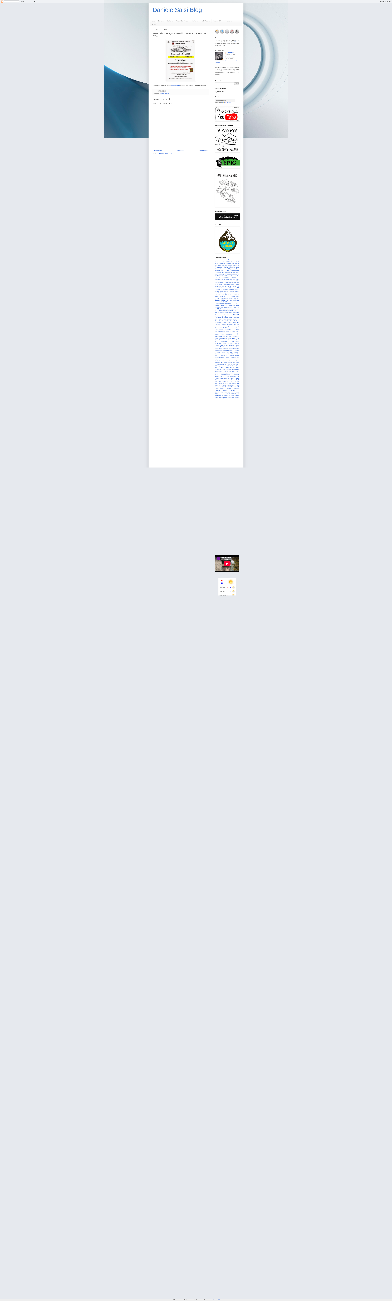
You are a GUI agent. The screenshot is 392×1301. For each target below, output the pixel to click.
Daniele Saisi (230, 52)
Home (153, 21)
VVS (238, 397)
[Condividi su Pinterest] (165, 91)
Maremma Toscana (223, 333)
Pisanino (232, 355)
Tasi (232, 387)
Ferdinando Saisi (225, 303)
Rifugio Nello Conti (222, 366)
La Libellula (219, 1075)
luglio (220, 985)
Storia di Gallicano (220, 385)
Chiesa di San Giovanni (225, 281)
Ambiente (222, 263)
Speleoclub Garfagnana (223, 1100)
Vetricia (226, 393)
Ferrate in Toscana (221, 1069)
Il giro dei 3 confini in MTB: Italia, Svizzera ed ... (227, 868)
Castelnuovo (226, 277)
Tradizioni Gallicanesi (232, 388)
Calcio (232, 270)
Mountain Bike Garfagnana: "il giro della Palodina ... (227, 856)
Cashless (237, 275)
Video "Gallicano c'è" (222, 1041)
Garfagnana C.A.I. (221, 1096)
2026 (218, 753)
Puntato (217, 364)
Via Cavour (232, 394)
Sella (216, 381)
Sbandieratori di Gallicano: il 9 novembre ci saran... (226, 814)
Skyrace (234, 383)
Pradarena (225, 360)
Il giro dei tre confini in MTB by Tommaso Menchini (226, 825)
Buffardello (219, 1053)
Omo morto (230, 343)
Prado (234, 360)
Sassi (222, 378)
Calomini (236, 270)
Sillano (220, 383)
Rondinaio (217, 374)
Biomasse (223, 269)
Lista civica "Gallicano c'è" (225, 329)
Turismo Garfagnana (222, 1088)
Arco (233, 263)
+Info (214, 1300)
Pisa (227, 355)
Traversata (225, 390)
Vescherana (221, 393)
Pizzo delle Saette (234, 357)
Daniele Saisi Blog (177, 9)
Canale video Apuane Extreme (224, 1079)
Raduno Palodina (235, 364)
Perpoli (222, 352)
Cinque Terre (236, 286)
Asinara (230, 265)
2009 (218, 1012)
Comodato (236, 288)
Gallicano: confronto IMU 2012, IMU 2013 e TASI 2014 (228, 915)
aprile (220, 992)
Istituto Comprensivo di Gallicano (225, 1051)
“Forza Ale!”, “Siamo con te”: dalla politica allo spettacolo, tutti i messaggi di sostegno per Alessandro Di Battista (227, 1136)
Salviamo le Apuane (222, 1071)
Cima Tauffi (224, 286)
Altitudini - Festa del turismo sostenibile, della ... (225, 822)
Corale (217, 291)
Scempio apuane (221, 1086)
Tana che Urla (218, 386)
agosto (220, 983)
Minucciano (236, 334)
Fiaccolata (224, 307)
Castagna (161, 93)
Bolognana (231, 269)
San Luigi (223, 376)
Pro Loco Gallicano (221, 1047)
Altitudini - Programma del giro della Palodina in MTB (228, 845)
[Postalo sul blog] (160, 91)
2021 (218, 765)
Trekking (232, 390)
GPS (237, 319)
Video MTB (222, 397)
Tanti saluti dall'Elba (223, 980)
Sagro (230, 374)
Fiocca (234, 307)
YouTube (217, 399)
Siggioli (216, 383)
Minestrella (229, 334)
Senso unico (221, 381)
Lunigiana (222, 331)
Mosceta (229, 341)
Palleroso (217, 347)
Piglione (217, 355)
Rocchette (232, 373)
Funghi (237, 312)
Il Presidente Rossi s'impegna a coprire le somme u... (226, 957)
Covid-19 (220, 293)
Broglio (225, 270)
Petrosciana (236, 352)
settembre (221, 791)
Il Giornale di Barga (221, 1092)
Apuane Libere (220, 1073)
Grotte (237, 320)
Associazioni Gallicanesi (223, 267)
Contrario (231, 289)
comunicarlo (229, 1260)
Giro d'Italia (218, 319)
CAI (228, 270)
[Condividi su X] (161, 91)
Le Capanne (223, 327)
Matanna (217, 334)
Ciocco (216, 287)
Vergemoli (236, 392)
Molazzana (231, 336)
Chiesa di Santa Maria (224, 284)
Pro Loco (224, 362)
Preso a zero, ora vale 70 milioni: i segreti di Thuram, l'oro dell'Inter (227, 1169)
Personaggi (229, 352)
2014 (218, 782)
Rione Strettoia (235, 369)
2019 (218, 770)
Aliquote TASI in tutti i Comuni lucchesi (228, 885)
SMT (238, 383)
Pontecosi (237, 359)
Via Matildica (225, 395)
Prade (230, 360)
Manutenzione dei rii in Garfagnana (228, 805)
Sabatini (226, 374)
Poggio (216, 359)
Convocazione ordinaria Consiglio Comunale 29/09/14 (227, 853)
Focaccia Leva (226, 309)
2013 (218, 1003)
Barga (237, 267)
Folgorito (237, 309)
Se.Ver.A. (236, 380)
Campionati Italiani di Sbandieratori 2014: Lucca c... (228, 943)
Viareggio (237, 395)
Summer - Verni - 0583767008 (224, 1122)
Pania (217, 348)
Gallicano (170, 21)
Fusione (217, 314)
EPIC (222, 300)
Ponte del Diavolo (223, 359)
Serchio (234, 381)
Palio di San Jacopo (182, 21)
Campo (232, 274)
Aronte (219, 265)
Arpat (223, 265)
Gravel (216, 320)
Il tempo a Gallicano (221, 1045)
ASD (226, 265)
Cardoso (217, 276)
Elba (238, 298)
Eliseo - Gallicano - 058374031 (225, 1114)
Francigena (228, 312)
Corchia (221, 291)
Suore (232, 385)
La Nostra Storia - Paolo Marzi (224, 1083)
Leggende (230, 327)
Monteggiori (217, 341)
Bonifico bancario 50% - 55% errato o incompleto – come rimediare (226, 646)
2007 (218, 1017)
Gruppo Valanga (227, 322)
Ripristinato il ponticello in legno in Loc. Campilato (227, 801)
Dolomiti (233, 296)
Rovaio (222, 374)
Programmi (236, 362)
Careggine (223, 276)
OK (219, 1300)
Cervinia (217, 281)
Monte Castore (219, 338)
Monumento (224, 341)
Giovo (237, 317)
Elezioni (217, 300)
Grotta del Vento (230, 321)
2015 (218, 779)
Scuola (230, 380)
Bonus (237, 268)
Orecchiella (236, 343)
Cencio (237, 279)
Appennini (228, 263)
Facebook (217, 303)
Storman (212, 1278)
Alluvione (230, 260)
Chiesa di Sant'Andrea (225, 282)
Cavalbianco (225, 279)
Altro (216, 263)
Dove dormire (229, 21)
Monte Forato (235, 338)
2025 (218, 756)
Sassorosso (227, 378)
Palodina (222, 347)
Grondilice (221, 320)
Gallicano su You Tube (222, 1043)
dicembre (221, 784)
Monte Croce (227, 338)
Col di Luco (230, 287)
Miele (223, 334)
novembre (221, 786)
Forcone (217, 310)
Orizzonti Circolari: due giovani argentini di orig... (226, 896)
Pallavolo (237, 345)
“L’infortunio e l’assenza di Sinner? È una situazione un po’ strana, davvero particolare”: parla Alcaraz (227, 1141)
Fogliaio (232, 309)
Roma (238, 373)
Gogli (234, 319)
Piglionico (222, 355)
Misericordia (218, 336)
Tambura (237, 385)
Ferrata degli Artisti (234, 303)
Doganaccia (227, 296)
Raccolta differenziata (224, 364)
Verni (216, 394)
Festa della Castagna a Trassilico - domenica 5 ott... (227, 833)
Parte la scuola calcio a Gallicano (227, 929)
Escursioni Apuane (221, 1077)
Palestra (217, 345)
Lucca (237, 329)
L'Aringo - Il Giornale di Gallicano (225, 1036)
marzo (220, 995)
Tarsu (229, 387)
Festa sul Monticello (228, 305)
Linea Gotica (236, 327)
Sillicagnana (225, 383)
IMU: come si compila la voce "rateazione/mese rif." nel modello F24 (231, 658)
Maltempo (228, 331)
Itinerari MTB (217, 21)
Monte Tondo (235, 339)
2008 (218, 1014)
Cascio (232, 275)
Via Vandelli (231, 395)
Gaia (228, 315)
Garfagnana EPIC (221, 1063)
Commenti (220, 1195)
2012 (218, 1005)
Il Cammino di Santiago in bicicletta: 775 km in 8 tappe (232, 672)
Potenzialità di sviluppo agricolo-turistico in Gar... (227, 878)
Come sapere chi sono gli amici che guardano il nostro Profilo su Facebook (227, 738)
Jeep (222, 326)
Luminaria (217, 331)
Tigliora (216, 388)
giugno (220, 988)
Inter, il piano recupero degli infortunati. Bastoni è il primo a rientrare (227, 1177)
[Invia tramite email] (158, 91)
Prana (237, 360)
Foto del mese (235, 310)
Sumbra (229, 385)
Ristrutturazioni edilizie (221, 371)
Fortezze (229, 310)
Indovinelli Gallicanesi (227, 324)
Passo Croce (218, 350)
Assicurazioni (236, 265)
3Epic (216, 260)
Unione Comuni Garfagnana (224, 1090)
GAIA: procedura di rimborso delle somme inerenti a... (227, 900)
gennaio (220, 1000)
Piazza (216, 354)
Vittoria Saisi (234, 397)
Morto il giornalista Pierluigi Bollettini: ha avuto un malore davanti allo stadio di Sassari (227, 1131)
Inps (235, 324)
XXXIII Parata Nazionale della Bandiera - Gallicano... (226, 969)
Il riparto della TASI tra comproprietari (228, 871)
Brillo (222, 270)
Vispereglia (228, 397)
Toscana (222, 388)
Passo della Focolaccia (227, 350)
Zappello (222, 399)
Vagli (222, 392)
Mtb (233, 341)
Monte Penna (218, 339)
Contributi (237, 289)
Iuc (219, 326)
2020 (218, 767)
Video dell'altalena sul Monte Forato (228, 919)
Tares (223, 387)
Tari (226, 386)
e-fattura (231, 298)
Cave (234, 279)
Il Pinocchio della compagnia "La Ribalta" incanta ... (227, 860)
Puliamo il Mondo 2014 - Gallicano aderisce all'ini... (227, 829)
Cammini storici (219, 272)
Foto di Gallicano (219, 312)
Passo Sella (236, 350)
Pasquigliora (236, 348)
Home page (180, 150)
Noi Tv (218, 1094)
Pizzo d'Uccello (225, 357)
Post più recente (157, 150)
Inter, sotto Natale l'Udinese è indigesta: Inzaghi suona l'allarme (227, 1173)
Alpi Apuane (206, 21)
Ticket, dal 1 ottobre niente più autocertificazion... (226, 874)
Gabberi (223, 314)
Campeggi (227, 274)
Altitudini (237, 261)
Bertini (216, 268)
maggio (220, 990)
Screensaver (224, 380)
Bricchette (217, 270)
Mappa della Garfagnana (232, 636)
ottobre (220, 789)
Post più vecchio (203, 150)
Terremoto (236, 387)
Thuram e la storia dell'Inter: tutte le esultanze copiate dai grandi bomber (226, 1166)
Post (218, 1192)
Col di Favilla (222, 287)
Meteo (224, 577)
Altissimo (232, 261)
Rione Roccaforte (226, 369)
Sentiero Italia (228, 381)
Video (216, 397)
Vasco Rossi (230, 392)
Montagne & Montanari (222, 1081)
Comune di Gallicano (221, 289)
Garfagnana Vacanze (222, 1060)
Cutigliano (237, 293)
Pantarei (231, 348)
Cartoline (228, 275)
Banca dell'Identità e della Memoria (226, 1098)
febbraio (220, 997)
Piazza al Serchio (223, 354)
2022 (218, 763)
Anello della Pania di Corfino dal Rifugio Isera (231, 685)
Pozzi (220, 360)
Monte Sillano (227, 339)
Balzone (233, 267)
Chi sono (161, 21)
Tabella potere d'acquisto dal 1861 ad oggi (232, 623)
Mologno (237, 336)
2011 (218, 1007)
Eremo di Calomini (229, 300)
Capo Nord (236, 274)
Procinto (230, 362)
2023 (218, 760)
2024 (218, 758)
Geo (234, 317)
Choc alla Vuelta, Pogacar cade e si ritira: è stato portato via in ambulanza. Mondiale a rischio (227, 1153)
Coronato (231, 291)
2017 (218, 775)
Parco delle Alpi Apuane (223, 1065)
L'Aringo (153, 24)
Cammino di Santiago (229, 272)
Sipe (230, 383)
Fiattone (229, 307)
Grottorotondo (218, 322)
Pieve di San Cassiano (233, 354)
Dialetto (221, 296)
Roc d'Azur (232, 371)
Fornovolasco (223, 310)
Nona (224, 343)
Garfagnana (195, 21)
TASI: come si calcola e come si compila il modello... (226, 892)
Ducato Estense (224, 298)
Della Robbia (228, 294)
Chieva (232, 284)
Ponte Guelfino (230, 359)
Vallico (225, 392)
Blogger (225, 1278)
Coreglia (226, 291)
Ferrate (217, 305)
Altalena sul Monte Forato (225, 950)
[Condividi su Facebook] (163, 91)
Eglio (235, 298)
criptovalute (227, 293)
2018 (218, 772)
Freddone (233, 312)
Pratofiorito (217, 362)
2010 (218, 1010)
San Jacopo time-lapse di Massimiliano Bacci (225, 794)
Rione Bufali (229, 367)
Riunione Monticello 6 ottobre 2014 (227, 811)
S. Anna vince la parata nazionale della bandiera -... (227, 939)
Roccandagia (224, 373)
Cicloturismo (218, 286)
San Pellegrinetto (231, 376)
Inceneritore (217, 324)
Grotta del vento (220, 1067)
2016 (218, 777)
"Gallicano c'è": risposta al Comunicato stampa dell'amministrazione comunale (227, 698)
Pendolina (217, 352)
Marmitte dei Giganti (234, 333)
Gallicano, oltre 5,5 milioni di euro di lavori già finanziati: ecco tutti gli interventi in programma (232, 723)
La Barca (233, 326)
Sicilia (238, 381)
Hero (234, 322)
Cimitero (230, 286)
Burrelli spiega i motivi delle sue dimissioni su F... (227, 882)
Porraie (216, 360)
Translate (228, 102)
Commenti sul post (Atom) (165, 153)
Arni (216, 265)
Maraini (233, 331)
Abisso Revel (222, 260)
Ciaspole (237, 284)
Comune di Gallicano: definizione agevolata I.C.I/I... (227, 904)
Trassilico (167, 93)
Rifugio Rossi (231, 366)
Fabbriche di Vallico (234, 302)
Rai (216, 366)
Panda (227, 347)
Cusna (232, 293)
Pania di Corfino (223, 348)
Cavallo (230, 279)
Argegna (237, 263)
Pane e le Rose (234, 347)
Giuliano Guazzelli (227, 319)
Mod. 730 (225, 336)
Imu (238, 322)
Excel (227, 302)
